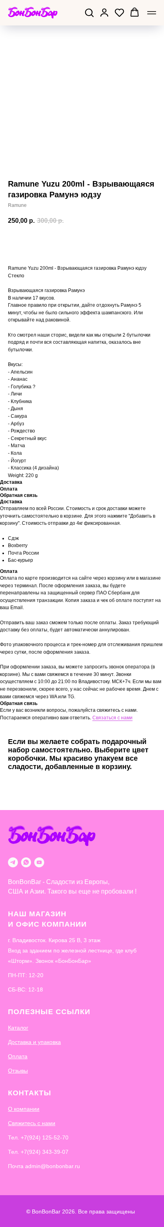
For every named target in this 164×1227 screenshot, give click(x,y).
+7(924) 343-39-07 (44, 1152)
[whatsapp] (26, 862)
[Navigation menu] (151, 12)
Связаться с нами (112, 718)
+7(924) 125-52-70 (44, 1137)
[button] (89, 12)
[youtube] (39, 862)
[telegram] (13, 862)
